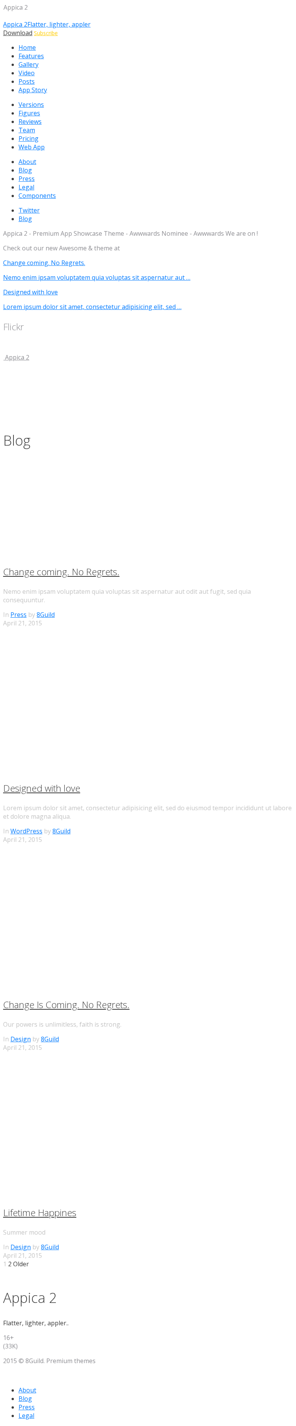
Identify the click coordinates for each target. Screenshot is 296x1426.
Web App (31, 147)
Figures (29, 113)
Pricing (28, 138)
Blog (25, 170)
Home (27, 47)
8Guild (46, 614)
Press (26, 178)
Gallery (28, 64)
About (27, 161)
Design (20, 1039)
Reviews (30, 121)
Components (37, 195)
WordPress (26, 831)
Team (26, 130)
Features (31, 56)
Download (17, 33)
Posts (26, 81)
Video (26, 73)
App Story (32, 90)
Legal (26, 187)
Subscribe (46, 33)
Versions (31, 104)
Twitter (29, 210)
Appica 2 (16, 357)
